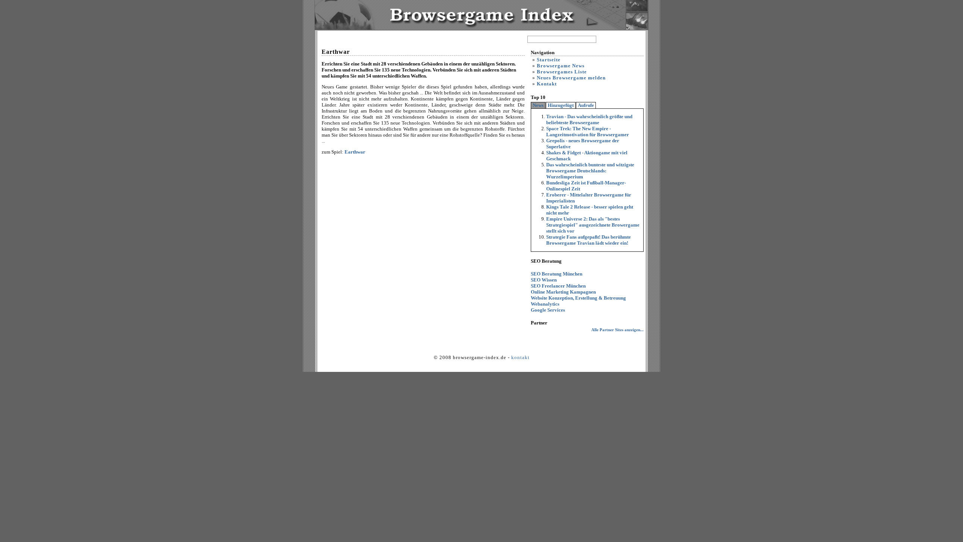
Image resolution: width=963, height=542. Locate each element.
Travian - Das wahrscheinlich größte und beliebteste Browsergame (589, 119)
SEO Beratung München (556, 274)
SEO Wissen (544, 280)
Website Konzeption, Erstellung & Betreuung (578, 298)
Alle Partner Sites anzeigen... (617, 329)
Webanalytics (545, 304)
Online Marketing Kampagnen (563, 292)
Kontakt (547, 84)
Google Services (548, 310)
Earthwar (355, 152)
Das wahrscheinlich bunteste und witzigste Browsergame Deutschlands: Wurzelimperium (590, 171)
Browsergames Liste (562, 72)
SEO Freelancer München (558, 286)
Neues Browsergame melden (571, 78)
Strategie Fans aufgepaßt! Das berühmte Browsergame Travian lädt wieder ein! (588, 240)
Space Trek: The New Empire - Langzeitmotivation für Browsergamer (587, 131)
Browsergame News (561, 66)
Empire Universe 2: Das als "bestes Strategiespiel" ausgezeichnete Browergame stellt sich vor (592, 225)
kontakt (520, 357)
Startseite (548, 59)
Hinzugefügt (561, 105)
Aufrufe (586, 105)
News (538, 105)
